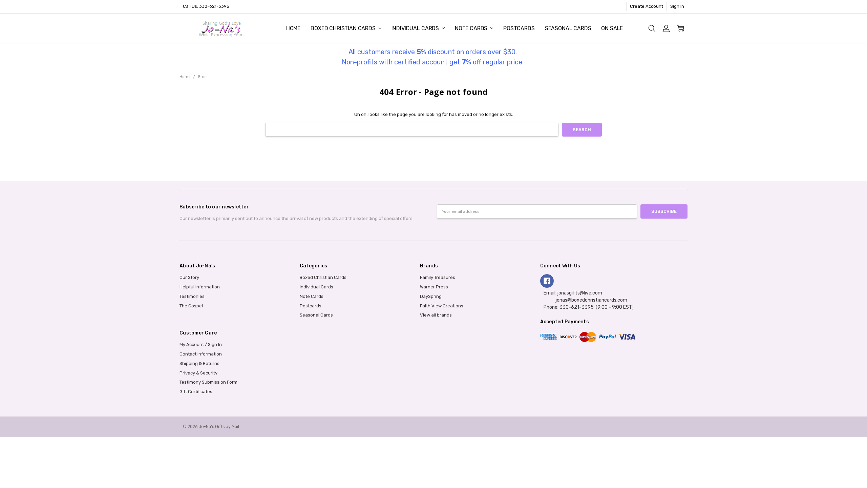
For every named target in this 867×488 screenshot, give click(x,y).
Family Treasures (437, 277)
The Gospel (191, 305)
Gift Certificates (195, 391)
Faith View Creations (441, 305)
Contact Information (200, 354)
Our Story (189, 277)
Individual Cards (416, 28)
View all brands (436, 315)
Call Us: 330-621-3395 (206, 6)
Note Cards (472, 28)
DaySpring (431, 296)
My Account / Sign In (200, 344)
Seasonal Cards (568, 28)
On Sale (612, 28)
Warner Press (434, 286)
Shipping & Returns (199, 363)
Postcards (519, 28)
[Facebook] (547, 281)
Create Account (646, 6)
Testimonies (192, 296)
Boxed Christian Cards (344, 28)
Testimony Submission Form (208, 382)
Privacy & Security (198, 372)
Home (293, 28)
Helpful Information (199, 286)
